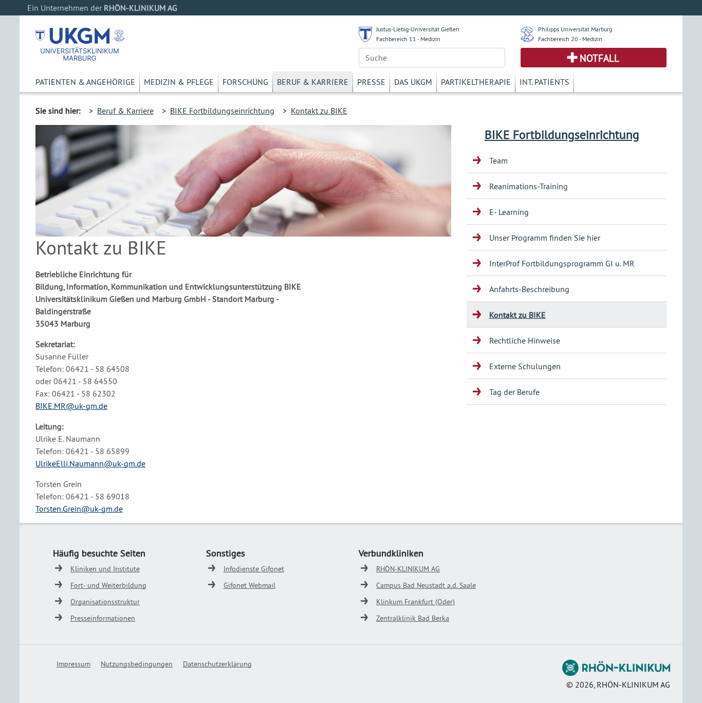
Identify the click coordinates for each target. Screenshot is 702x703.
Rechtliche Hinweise (524, 340)
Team (498, 160)
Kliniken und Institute (105, 568)
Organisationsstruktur (105, 601)
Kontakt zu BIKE (319, 110)
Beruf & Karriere (312, 82)
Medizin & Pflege (179, 82)
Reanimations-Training (528, 186)
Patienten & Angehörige (85, 82)
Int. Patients (544, 82)
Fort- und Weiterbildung (108, 585)
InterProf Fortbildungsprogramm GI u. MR (562, 263)
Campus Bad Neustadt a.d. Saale (426, 585)
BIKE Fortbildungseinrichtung (222, 110)
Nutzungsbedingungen (137, 664)
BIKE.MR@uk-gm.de (71, 406)
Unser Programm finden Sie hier (544, 237)
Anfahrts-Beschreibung (529, 289)
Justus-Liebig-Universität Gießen (417, 29)
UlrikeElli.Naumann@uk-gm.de (90, 463)
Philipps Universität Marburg (575, 29)
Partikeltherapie (476, 82)
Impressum (73, 664)
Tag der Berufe (514, 392)
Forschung (245, 82)
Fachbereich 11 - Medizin (408, 39)
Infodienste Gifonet (254, 568)
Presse (371, 82)
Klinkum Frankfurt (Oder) (415, 601)
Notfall (599, 58)
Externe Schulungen (525, 366)
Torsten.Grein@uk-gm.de (79, 508)
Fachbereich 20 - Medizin (570, 39)
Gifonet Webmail (249, 585)
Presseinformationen (102, 618)
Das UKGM (413, 82)
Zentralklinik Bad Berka (412, 618)
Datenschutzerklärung (217, 664)
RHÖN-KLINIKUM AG (408, 568)
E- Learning (509, 212)
